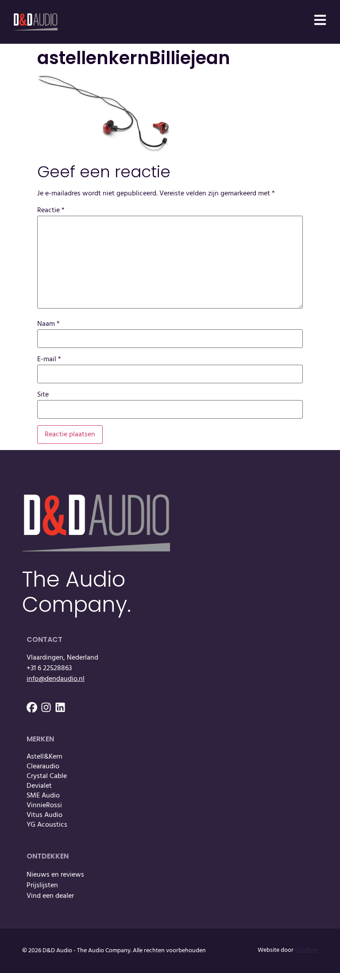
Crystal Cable (47, 776)
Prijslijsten (42, 885)
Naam (48, 324)
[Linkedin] (60, 707)
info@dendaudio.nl (56, 679)
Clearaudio (43, 766)
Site (43, 394)
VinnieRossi (44, 805)
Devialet (39, 786)
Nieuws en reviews (55, 875)
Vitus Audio (44, 815)
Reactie (51, 210)
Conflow (306, 950)
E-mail (49, 359)
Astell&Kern (44, 757)
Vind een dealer (50, 896)
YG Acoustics (47, 825)
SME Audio (43, 796)
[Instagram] (46, 707)
